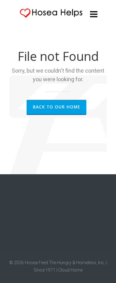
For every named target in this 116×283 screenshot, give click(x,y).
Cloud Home (70, 270)
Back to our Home (56, 107)
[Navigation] (93, 14)
